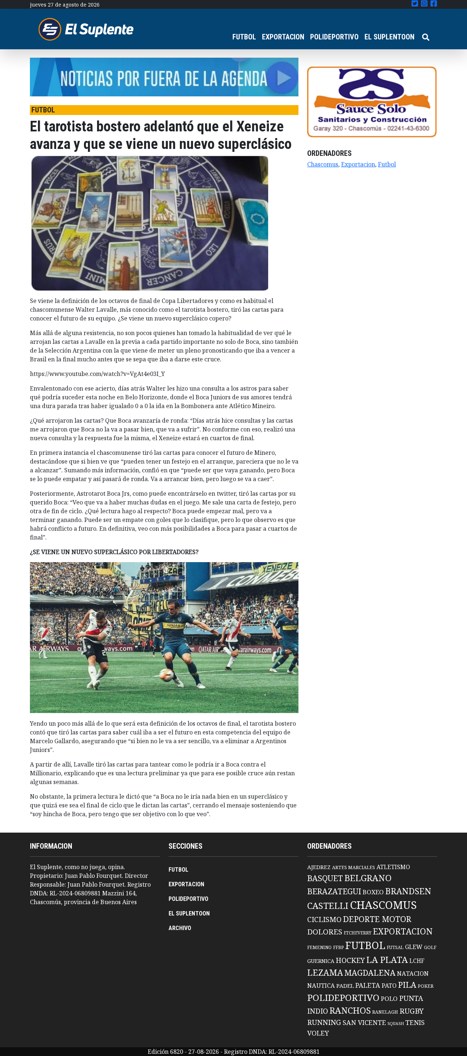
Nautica (321, 985)
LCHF (416, 961)
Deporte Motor (377, 919)
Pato (389, 986)
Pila (407, 984)
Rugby (412, 1011)
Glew (413, 947)
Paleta (367, 985)
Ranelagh (385, 1012)
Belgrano (367, 878)
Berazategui (334, 891)
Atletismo (393, 867)
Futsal (395, 947)
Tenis (415, 1022)
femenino (319, 947)
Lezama (325, 972)
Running (324, 1022)
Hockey (350, 960)
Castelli (327, 905)
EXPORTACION (283, 36)
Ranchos (350, 1010)
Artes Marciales (353, 867)
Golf (430, 947)
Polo (389, 998)
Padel (345, 985)
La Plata (387, 959)
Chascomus (322, 164)
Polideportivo (343, 997)
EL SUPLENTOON (389, 36)
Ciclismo (324, 919)
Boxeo (373, 892)
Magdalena (369, 972)
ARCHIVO (180, 928)
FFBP (338, 947)
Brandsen (408, 891)
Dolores (324, 932)
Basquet (325, 878)
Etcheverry (357, 933)
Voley (318, 1032)
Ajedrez (319, 867)
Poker (425, 986)
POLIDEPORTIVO (334, 36)
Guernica (320, 960)
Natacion (413, 973)
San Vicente (364, 1022)
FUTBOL (244, 36)
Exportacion (358, 164)
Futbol (387, 164)
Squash (395, 1023)
